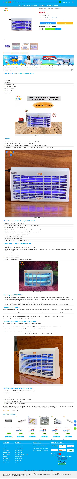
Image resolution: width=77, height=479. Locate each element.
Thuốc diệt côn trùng (21, 5)
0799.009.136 (39, 450)
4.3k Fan (60, 456)
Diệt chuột (28, 5)
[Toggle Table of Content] (71, 70)
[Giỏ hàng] (73, 2)
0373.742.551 (39, 448)
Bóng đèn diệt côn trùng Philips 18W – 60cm (7, 427)
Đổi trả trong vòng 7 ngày (45, 19)
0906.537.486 (39, 445)
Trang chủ (41, 8)
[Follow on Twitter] (58, 454)
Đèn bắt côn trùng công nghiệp (56, 8)
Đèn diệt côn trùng (34, 5)
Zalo (71, 456)
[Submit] (59, 2)
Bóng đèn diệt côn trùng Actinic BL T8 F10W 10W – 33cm (31, 427)
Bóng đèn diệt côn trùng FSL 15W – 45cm (66, 427)
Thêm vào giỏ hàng (7, 436)
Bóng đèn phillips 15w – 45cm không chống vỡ (18, 427)
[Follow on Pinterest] (60, 454)
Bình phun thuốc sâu (42, 5)
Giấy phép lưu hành (48, 23)
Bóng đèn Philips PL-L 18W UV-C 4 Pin (42, 427)
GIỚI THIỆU (65, 2)
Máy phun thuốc (49, 5)
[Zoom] (5, 40)
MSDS (65, 23)
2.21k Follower (66, 456)
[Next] (36, 24)
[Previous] (5, 24)
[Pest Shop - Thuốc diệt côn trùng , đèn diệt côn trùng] (8, 2)
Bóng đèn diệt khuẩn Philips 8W (54, 427)
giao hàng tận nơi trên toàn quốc (51, 17)
